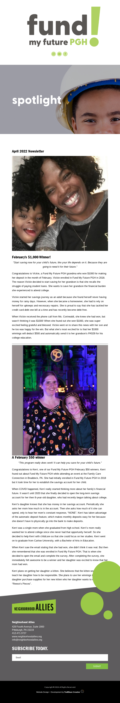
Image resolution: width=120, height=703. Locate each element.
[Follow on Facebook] (65, 54)
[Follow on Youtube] (59, 54)
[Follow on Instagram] (53, 54)
